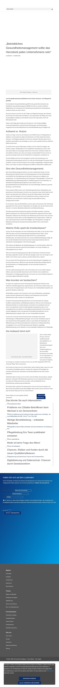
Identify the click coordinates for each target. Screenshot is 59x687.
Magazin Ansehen (41, 396)
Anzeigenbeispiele (10, 618)
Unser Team (9, 635)
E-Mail (4, 497)
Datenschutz (6, 504)
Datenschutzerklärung (11, 645)
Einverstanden (29, 678)
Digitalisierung (9, 600)
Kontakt (8, 639)
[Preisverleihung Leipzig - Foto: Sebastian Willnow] (22, 354)
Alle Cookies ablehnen (29, 683)
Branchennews (9, 586)
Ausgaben (8, 576)
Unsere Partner (9, 621)
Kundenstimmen (10, 624)
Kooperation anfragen (11, 615)
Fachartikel (8, 573)
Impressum (8, 642)
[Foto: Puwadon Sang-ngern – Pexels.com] (29, 88)
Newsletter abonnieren (11, 627)
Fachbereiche (9, 579)
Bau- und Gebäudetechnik (12, 607)
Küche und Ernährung (11, 603)
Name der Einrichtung (9, 490)
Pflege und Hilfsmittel (11, 594)
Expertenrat (9, 583)
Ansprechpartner (7, 493)
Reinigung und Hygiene (11, 597)
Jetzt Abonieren (13, 513)
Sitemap (8, 648)
